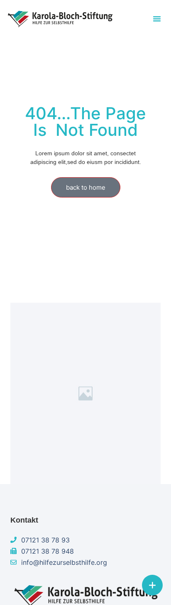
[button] (157, 18)
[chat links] (152, 585)
